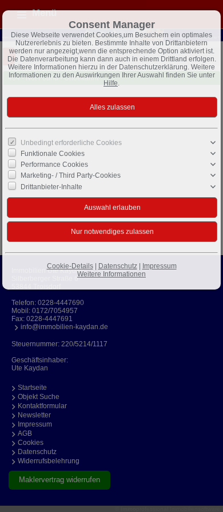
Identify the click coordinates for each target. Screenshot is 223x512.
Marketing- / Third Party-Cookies (71, 175)
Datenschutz (117, 266)
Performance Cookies (54, 165)
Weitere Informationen (111, 274)
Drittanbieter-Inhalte (51, 186)
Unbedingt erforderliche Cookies (71, 143)
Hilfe (110, 83)
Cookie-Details (70, 266)
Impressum (159, 266)
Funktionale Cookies (53, 154)
